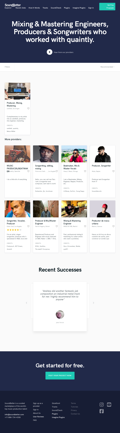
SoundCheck (56, 8)
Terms (73, 403)
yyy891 (66, 249)
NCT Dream (18, 246)
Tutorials (74, 407)
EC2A (37, 246)
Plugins (67, 8)
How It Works (34, 8)
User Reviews (38, 417)
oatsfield (9, 128)
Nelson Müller (11, 131)
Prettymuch (10, 246)
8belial (78, 246)
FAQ (35, 420)
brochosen (49, 191)
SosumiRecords (96, 191)
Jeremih (9, 249)
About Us (37, 413)
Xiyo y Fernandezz (69, 246)
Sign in (91, 8)
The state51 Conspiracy (42, 249)
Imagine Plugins (79, 8)
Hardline (42, 246)
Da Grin (72, 191)
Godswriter (38, 191)
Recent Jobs (21, 8)
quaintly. (15, 128)
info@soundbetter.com (14, 415)
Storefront (56, 403)
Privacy (74, 410)
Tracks (45, 8)
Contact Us (75, 414)
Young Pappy (80, 191)
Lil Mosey (66, 191)
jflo (44, 191)
